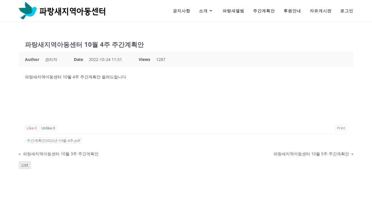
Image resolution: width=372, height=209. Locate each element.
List (25, 165)
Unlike (48, 128)
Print (341, 128)
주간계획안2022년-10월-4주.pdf (53, 140)
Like (32, 128)
